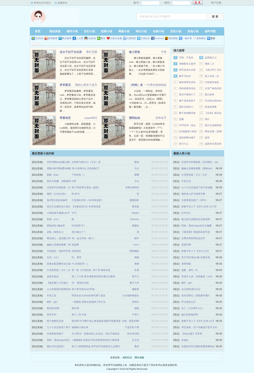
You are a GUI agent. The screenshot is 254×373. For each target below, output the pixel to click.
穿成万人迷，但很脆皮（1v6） (197, 276)
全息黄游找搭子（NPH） (194, 200)
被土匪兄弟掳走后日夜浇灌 (195, 219)
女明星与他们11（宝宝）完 (86, 162)
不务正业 (51, 295)
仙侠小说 (158, 31)
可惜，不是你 (186, 57)
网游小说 (124, 31)
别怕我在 (76, 251)
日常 (74, 181)
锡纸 (136, 308)
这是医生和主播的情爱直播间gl (197, 346)
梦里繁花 (65, 84)
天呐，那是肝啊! (130, 321)
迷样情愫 (186, 263)
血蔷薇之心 (211, 57)
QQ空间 (39, 38)
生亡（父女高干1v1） (192, 308)
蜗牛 (136, 238)
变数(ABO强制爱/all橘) (59, 168)
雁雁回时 (134, 200)
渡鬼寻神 (186, 244)
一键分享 (187, 38)
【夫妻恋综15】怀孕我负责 (86, 206)
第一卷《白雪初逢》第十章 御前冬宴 (91, 270)
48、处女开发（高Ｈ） (84, 238)
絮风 (136, 162)
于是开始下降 (132, 327)
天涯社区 (145, 38)
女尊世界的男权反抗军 (193, 238)
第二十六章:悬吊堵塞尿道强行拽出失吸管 (93, 276)
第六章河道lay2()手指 (83, 289)
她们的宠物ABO (189, 314)
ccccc (136, 244)
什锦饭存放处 (212, 82)
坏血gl (184, 340)
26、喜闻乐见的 (80, 282)
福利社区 (54, 17)
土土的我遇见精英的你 (59, 289)
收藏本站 (62, 2)
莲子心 (135, 276)
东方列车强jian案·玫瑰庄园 (195, 257)
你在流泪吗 (133, 333)
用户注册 (216, 2)
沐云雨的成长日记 (190, 289)
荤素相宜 (65, 117)
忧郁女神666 (132, 187)
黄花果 (135, 206)
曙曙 (136, 174)
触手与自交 (185, 76)
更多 (213, 38)
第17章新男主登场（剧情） (86, 187)
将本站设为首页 (42, 2)
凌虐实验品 (53, 276)
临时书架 (210, 31)
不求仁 (135, 314)
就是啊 (75, 244)
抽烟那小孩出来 (80, 327)
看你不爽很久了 (187, 94)
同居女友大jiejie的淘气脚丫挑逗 (88, 295)
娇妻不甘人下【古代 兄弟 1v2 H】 (199, 206)
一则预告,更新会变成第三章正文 (89, 302)
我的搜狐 (173, 38)
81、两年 (77, 257)
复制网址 (201, 38)
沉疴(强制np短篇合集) (58, 162)
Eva (137, 181)
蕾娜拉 (135, 225)
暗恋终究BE (53, 308)
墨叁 (136, 346)
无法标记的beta (213, 100)
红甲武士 (186, 213)
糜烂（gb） (53, 302)
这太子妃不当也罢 (71, 51)
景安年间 (51, 314)
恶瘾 (181, 119)
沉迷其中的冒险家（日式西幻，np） (200, 162)
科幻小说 (141, 31)
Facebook (159, 38)
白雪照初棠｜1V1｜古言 (194, 174)
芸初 (136, 270)
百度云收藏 (116, 38)
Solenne (134, 219)
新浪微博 (52, 38)
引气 (74, 213)
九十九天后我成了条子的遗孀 (196, 187)
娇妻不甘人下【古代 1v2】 (195, 251)
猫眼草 (135, 289)
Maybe (135, 213)
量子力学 (134, 282)
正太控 (135, 340)
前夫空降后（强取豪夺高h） (196, 295)
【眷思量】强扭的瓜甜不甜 (195, 232)
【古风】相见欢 (213, 113)
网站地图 (139, 357)
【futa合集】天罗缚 (191, 333)
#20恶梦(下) (78, 225)
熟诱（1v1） (53, 219)
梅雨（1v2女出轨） (57, 193)
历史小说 (175, 31)
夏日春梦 (209, 94)
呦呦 (136, 257)
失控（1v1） (53, 257)
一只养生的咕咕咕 (155, 84)
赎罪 (207, 137)
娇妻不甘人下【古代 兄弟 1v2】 (198, 321)
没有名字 (160, 117)
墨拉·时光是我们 (55, 346)
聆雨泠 (135, 302)
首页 (37, 31)
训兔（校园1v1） (56, 232)
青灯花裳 (91, 51)
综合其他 (55, 31)
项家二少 (209, 63)
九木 (136, 168)
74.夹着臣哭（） (80, 263)
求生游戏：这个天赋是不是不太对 (199, 327)
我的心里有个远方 (86, 84)
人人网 (79, 38)
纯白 (207, 119)
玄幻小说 (89, 31)
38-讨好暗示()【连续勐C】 (86, 168)
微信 (103, 38)
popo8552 (91, 117)
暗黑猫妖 (134, 251)
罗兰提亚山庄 (188, 302)
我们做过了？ (79, 232)
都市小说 (72, 31)
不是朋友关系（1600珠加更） (87, 200)
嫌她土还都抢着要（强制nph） (197, 168)
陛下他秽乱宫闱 (55, 321)
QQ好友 (92, 38)
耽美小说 (106, 31)
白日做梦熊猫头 (130, 295)
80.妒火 (76, 193)
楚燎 (136, 263)
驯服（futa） (53, 174)
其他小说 (193, 31)
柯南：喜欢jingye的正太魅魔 (196, 225)
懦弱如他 (134, 117)
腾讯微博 (66, 38)
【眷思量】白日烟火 (57, 282)
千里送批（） (79, 174)
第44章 (75, 308)
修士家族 (134, 51)
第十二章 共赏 (79, 314)
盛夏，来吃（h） (190, 270)
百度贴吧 (131, 38)
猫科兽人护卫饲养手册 (193, 193)
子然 (163, 51)
